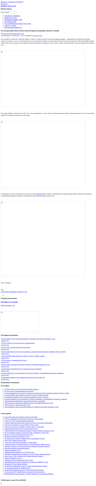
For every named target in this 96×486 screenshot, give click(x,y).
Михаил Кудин (41, 194)
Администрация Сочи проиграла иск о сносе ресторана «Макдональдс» (28, 444)
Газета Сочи (38, 36)
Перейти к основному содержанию (12, 2)
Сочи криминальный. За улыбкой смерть (18, 468)
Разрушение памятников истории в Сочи (14, 292)
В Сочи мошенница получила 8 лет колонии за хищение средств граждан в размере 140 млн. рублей (33, 352)
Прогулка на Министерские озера (15, 440)
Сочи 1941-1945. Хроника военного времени (19, 421)
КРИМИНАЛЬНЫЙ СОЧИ (13, 20)
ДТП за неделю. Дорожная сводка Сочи (14, 360)
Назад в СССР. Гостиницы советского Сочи (19, 434)
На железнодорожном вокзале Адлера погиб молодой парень (24, 470)
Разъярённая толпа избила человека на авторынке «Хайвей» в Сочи (26, 462)
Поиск (3, 12)
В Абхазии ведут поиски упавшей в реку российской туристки (25, 438)
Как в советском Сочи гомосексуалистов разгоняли (21, 417)
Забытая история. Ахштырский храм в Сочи (19, 460)
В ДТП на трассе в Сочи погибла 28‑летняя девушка (18, 343)
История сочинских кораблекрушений (17, 448)
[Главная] (4, 4)
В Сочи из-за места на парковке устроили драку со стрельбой (24, 427)
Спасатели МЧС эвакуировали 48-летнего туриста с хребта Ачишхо (23, 356)
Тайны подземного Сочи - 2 (13, 458)
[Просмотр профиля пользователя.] (12, 34)
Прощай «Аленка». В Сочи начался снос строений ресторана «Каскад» (27, 446)
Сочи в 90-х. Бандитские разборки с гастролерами (21, 442)
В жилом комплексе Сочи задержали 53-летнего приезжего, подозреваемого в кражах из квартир (32, 373)
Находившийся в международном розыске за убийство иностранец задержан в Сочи (28, 339)
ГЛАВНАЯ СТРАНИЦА (12, 16)
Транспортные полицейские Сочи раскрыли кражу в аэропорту (21, 369)
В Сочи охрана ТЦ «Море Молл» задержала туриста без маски (25, 472)
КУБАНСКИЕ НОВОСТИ (13, 27)
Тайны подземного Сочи (13, 450)
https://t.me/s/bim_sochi (8, 305)
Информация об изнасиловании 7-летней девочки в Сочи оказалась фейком (29, 474)
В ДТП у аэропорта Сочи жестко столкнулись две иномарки (24, 419)
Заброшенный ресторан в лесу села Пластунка (19, 452)
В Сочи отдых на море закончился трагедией (15, 347)
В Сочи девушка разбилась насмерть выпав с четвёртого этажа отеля (27, 433)
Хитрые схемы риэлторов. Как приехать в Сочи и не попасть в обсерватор (28, 423)
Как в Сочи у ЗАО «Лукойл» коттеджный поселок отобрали (24, 456)
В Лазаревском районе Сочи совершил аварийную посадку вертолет (23, 377)
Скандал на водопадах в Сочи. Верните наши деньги (22, 425)
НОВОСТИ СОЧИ (10, 18)
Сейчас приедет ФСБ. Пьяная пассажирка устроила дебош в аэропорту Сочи (29, 431)
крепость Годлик (59, 39)
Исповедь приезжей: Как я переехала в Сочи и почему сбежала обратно (28, 454)
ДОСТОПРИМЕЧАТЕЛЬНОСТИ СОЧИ (17, 24)
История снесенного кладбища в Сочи (17, 436)
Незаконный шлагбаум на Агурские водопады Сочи (21, 429)
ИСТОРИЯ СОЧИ (10, 22)
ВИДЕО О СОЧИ (10, 26)
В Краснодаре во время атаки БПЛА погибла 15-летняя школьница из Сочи (25, 364)
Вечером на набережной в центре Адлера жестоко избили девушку (26, 466)
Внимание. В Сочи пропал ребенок (16, 464)
